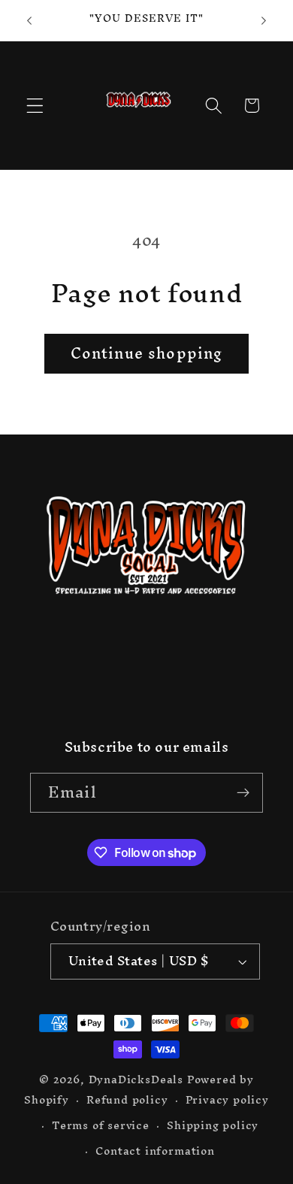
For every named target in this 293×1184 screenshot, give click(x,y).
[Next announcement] (263, 20)
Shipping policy (212, 1125)
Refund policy (127, 1099)
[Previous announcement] (29, 20)
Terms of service (101, 1125)
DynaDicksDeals (138, 1079)
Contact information (154, 1150)
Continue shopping (147, 353)
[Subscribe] (243, 793)
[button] (35, 105)
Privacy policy (227, 1099)
